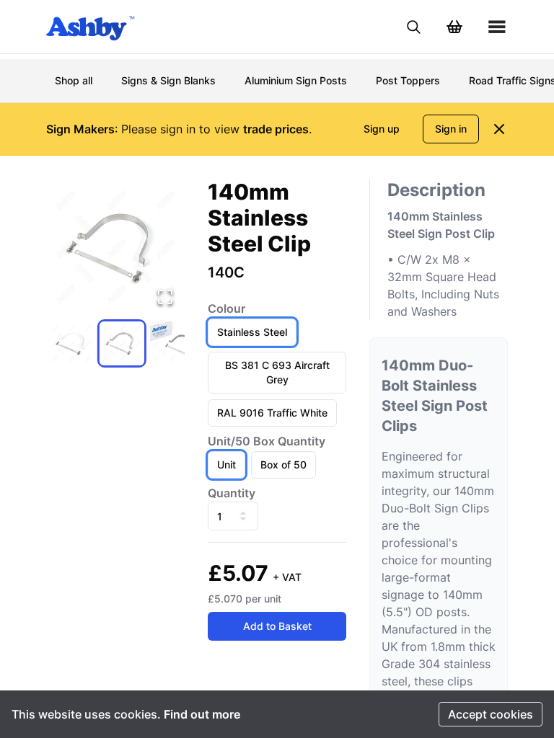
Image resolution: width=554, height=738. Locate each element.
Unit (226, 464)
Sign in (451, 129)
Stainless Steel (252, 332)
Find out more (202, 714)
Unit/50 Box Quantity (266, 441)
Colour (226, 308)
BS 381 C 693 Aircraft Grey (277, 372)
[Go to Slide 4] (71, 343)
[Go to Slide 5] (121, 343)
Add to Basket (277, 626)
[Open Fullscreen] (165, 296)
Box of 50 (283, 464)
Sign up (382, 129)
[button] (115, 247)
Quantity (231, 493)
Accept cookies (490, 714)
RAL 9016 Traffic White (272, 412)
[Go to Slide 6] (172, 343)
